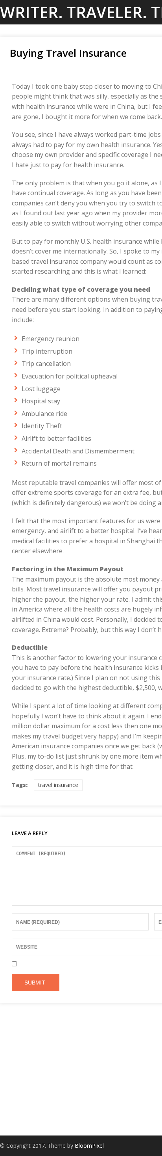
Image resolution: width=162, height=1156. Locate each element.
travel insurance (58, 785)
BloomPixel (89, 1145)
